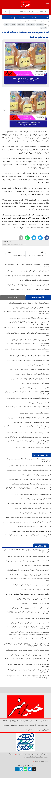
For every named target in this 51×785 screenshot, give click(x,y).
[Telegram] (21, 769)
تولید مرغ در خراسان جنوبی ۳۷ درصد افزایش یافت (32, 388)
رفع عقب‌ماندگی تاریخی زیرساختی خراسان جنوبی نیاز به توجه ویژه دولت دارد (26, 522)
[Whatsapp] (25, 769)
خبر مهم (43, 28)
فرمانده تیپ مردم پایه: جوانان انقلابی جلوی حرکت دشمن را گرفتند (27, 417)
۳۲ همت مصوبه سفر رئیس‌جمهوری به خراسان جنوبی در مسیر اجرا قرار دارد (26, 659)
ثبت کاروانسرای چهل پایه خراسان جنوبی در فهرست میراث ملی (28, 303)
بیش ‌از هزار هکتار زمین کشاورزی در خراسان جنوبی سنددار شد (29, 318)
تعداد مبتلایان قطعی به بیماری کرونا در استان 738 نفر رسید (29, 378)
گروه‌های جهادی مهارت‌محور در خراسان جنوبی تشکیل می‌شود (29, 369)
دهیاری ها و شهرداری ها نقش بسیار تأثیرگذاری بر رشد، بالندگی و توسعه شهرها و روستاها (26, 328)
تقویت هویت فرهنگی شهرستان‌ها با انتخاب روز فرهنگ (31, 447)
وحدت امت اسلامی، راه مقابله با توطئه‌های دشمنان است (32, 494)
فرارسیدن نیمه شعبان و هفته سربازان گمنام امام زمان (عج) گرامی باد (26, 437)
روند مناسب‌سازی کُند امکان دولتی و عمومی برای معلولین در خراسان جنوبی (27, 334)
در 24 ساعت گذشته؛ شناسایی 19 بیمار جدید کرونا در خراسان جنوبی (27, 398)
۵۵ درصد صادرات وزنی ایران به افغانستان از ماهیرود (34, 526)
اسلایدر (13, 24)
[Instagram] (34, 769)
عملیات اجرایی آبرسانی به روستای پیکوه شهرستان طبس (30, 308)
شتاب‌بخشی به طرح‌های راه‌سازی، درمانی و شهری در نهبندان (29, 655)
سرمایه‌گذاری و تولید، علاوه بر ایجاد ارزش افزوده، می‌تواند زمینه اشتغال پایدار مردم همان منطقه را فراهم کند (26, 645)
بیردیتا (33, 761)
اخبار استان (40, 24)
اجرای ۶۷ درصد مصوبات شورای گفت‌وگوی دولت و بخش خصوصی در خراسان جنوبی (27, 392)
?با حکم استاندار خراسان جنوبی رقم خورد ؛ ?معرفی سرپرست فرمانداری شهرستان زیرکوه (26, 312)
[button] (46, 237)
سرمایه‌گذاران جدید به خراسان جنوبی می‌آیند (34, 413)
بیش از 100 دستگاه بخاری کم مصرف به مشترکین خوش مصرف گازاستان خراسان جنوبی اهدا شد (26, 427)
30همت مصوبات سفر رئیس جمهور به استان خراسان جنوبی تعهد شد (26, 275)
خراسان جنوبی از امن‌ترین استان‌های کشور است (35, 513)
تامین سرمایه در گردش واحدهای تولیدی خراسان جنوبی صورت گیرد (27, 650)
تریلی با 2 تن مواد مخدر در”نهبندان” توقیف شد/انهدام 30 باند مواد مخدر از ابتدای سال (28, 442)
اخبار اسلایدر (30, 24)
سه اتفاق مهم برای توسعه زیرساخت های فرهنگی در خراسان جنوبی (27, 360)
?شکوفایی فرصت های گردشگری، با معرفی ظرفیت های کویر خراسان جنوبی (27, 407)
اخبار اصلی (21, 24)
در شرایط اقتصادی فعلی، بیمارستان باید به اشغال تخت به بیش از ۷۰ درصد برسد (27, 665)
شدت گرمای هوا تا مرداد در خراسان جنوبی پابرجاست (31, 374)
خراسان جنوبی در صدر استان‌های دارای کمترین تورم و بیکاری (31, 531)
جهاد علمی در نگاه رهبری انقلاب (38, 403)
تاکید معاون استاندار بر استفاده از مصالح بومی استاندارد (30, 422)
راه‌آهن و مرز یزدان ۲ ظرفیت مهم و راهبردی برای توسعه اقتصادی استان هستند (28, 489)
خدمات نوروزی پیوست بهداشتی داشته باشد (34, 365)
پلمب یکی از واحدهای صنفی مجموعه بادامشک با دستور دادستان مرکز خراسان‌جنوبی (26, 265)
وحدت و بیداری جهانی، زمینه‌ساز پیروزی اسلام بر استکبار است (29, 289)
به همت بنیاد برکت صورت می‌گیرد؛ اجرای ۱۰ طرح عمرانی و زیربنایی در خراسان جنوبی (27, 344)
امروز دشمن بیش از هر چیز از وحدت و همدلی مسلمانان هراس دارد (29, 503)
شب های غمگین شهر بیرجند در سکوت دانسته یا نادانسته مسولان (27, 432)
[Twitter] (30, 769)
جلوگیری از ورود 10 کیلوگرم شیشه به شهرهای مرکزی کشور (30, 340)
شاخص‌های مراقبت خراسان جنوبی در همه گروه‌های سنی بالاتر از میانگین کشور (28, 671)
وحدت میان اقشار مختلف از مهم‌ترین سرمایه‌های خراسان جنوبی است (28, 517)
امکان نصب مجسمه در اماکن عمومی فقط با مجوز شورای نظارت (28, 355)
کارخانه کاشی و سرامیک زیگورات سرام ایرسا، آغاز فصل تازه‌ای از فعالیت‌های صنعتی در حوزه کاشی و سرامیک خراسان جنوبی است (29, 633)
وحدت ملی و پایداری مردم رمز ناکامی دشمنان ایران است (32, 508)
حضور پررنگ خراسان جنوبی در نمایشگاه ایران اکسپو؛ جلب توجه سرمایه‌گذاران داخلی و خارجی (28, 323)
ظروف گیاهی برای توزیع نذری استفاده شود (35, 383)
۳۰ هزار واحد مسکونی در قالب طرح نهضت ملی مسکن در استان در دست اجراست (28, 536)
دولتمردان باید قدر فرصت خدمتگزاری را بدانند (34, 280)
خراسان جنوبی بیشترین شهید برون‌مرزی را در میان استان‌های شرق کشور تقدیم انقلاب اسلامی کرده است (28, 676)
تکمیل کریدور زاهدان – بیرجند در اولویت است (35, 499)
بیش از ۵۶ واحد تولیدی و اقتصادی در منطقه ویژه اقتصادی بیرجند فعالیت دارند (28, 639)
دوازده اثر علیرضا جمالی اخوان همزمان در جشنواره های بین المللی (27, 271)
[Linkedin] (17, 769)
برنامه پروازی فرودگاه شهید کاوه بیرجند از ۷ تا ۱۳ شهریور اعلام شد (27, 285)
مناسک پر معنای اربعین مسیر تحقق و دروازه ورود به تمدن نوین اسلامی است (26, 350)
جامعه (6, 24)
